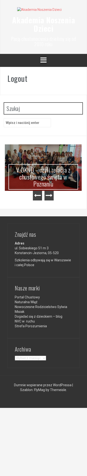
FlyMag (39, 390)
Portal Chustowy (27, 297)
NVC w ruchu (25, 321)
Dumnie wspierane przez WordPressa (43, 385)
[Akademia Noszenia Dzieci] (43, 11)
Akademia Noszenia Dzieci (43, 24)
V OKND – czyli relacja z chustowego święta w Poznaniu (43, 176)
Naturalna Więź (26, 302)
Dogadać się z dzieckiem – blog (38, 316)
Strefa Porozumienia (31, 326)
